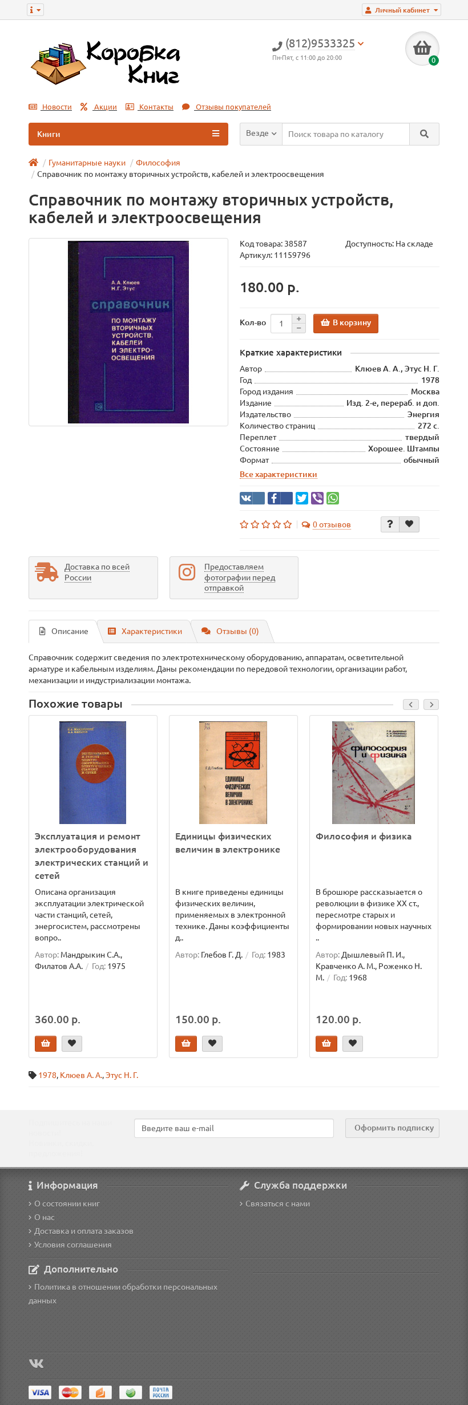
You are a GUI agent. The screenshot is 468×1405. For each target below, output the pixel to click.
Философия (158, 162)
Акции (104, 107)
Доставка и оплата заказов (84, 1231)
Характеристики (152, 631)
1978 (47, 1075)
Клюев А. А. (81, 1075)
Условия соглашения (73, 1244)
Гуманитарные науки (87, 162)
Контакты (156, 107)
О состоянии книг (67, 1203)
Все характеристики (278, 474)
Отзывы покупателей (232, 107)
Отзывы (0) (237, 631)
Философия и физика (364, 836)
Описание (69, 631)
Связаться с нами (277, 1203)
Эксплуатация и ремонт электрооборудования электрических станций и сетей (91, 856)
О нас (44, 1217)
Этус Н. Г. (122, 1075)
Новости (56, 107)
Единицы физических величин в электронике (227, 842)
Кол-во (253, 322)
